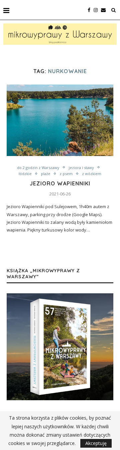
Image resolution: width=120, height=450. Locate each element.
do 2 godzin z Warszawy (38, 167)
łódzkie (25, 173)
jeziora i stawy (81, 167)
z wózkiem (91, 173)
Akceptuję (96, 443)
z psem (66, 173)
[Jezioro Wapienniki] (60, 120)
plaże (45, 173)
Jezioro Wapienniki (60, 183)
